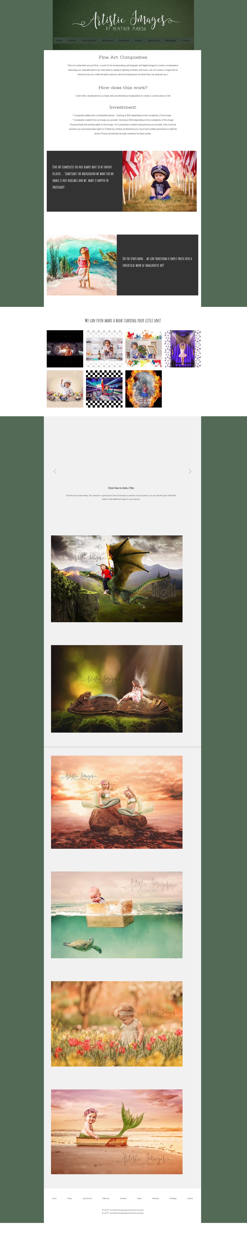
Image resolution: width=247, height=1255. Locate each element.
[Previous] (55, 471)
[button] (65, 348)
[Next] (190, 471)
